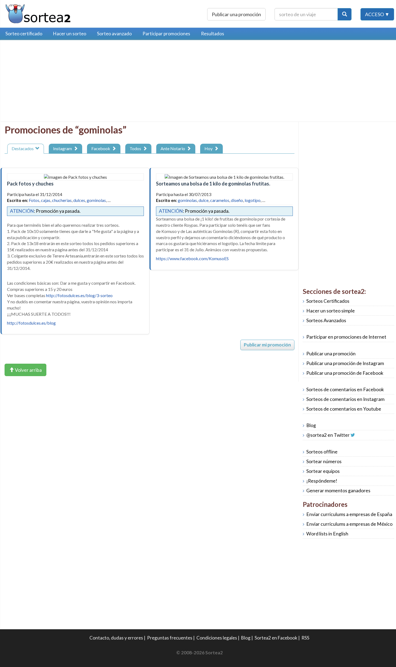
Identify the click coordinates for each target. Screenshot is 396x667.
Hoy (209, 148)
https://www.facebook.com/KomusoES (192, 258)
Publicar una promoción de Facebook (344, 373)
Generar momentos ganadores (338, 490)
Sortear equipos (323, 471)
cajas (45, 200)
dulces (79, 200)
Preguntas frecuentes (169, 638)
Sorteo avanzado (114, 33)
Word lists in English (327, 534)
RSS (305, 638)
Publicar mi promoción (267, 345)
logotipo (252, 200)
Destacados (23, 148)
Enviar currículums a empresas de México (349, 524)
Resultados (212, 33)
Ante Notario (174, 148)
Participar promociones (166, 33)
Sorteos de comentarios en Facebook (345, 389)
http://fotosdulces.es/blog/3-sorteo (79, 295)
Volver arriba (28, 370)
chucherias (62, 200)
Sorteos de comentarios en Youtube (343, 409)
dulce (204, 200)
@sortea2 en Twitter (328, 435)
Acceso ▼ (377, 14)
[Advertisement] (50, 82)
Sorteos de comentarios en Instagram (345, 399)
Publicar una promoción (236, 14)
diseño (237, 200)
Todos (136, 148)
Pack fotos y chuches (30, 184)
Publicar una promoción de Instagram (345, 363)
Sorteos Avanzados (326, 320)
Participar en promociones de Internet (346, 337)
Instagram (63, 148)
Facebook (101, 148)
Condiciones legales (216, 638)
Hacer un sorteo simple (330, 311)
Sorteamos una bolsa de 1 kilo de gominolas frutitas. (213, 184)
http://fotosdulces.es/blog (31, 322)
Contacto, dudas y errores (116, 638)
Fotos (34, 200)
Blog (311, 425)
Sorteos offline (322, 452)
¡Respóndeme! (321, 481)
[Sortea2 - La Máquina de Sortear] (38, 13)
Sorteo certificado (23, 33)
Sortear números (324, 461)
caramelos (219, 200)
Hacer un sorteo (69, 33)
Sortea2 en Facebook (276, 638)
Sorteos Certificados (327, 301)
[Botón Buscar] (345, 14)
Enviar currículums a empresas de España (349, 514)
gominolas (96, 200)
